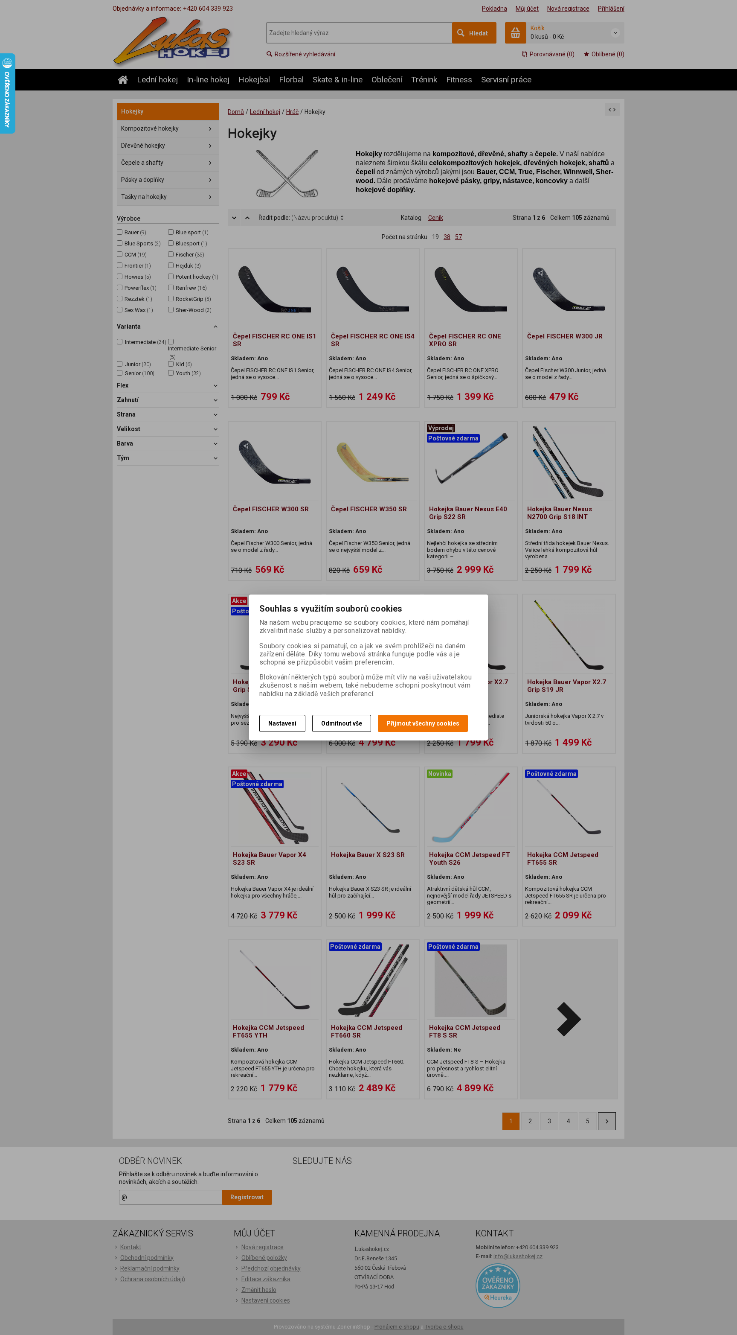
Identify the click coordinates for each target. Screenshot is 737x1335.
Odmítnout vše (341, 723)
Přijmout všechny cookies (422, 723)
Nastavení (282, 723)
